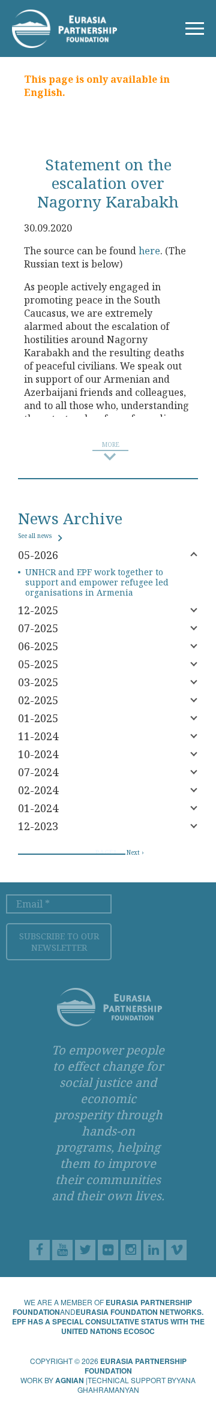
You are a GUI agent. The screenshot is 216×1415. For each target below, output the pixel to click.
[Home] (64, 27)
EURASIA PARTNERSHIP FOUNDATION (136, 1366)
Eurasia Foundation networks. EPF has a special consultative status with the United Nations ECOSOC (108, 1321)
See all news (35, 535)
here (149, 250)
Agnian (69, 1380)
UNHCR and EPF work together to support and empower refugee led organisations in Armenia (97, 582)
